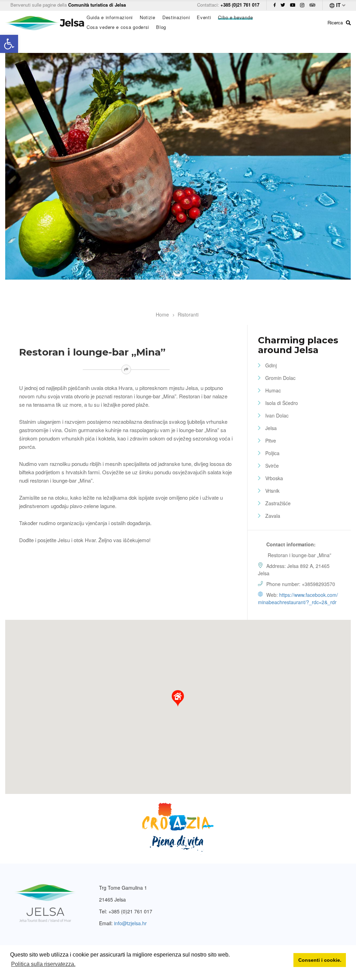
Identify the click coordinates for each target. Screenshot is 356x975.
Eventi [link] (204, 17)
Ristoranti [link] (188, 314)
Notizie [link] (147, 17)
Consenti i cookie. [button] (319, 960)
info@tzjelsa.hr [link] (130, 923)
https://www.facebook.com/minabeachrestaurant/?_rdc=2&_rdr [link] (298, 598)
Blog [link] (161, 27)
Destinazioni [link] (176, 17)
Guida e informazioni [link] (110, 17)
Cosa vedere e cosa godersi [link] (118, 27)
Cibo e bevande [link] (235, 17)
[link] (9, 44)
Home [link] (162, 314)
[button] (178, 698)
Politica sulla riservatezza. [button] (43, 964)
